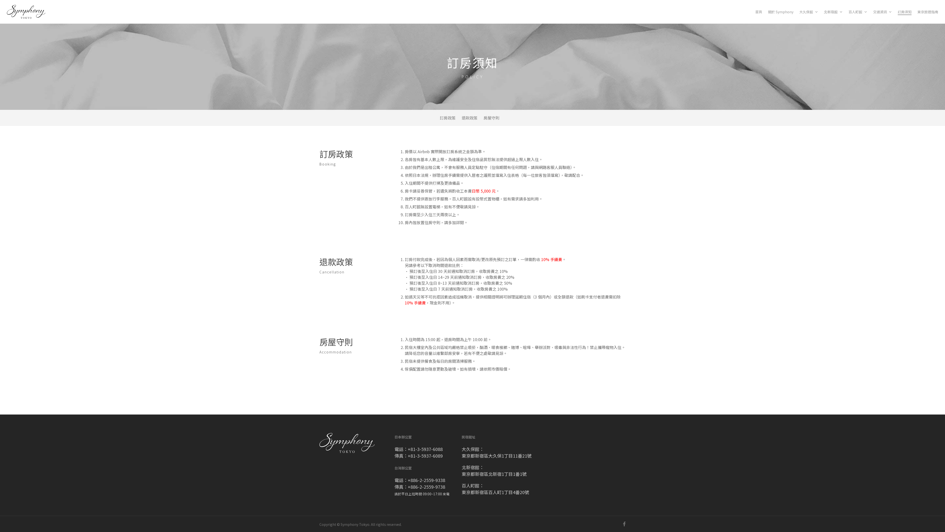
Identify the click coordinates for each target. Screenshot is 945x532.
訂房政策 (448, 118)
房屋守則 (491, 118)
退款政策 (469, 118)
